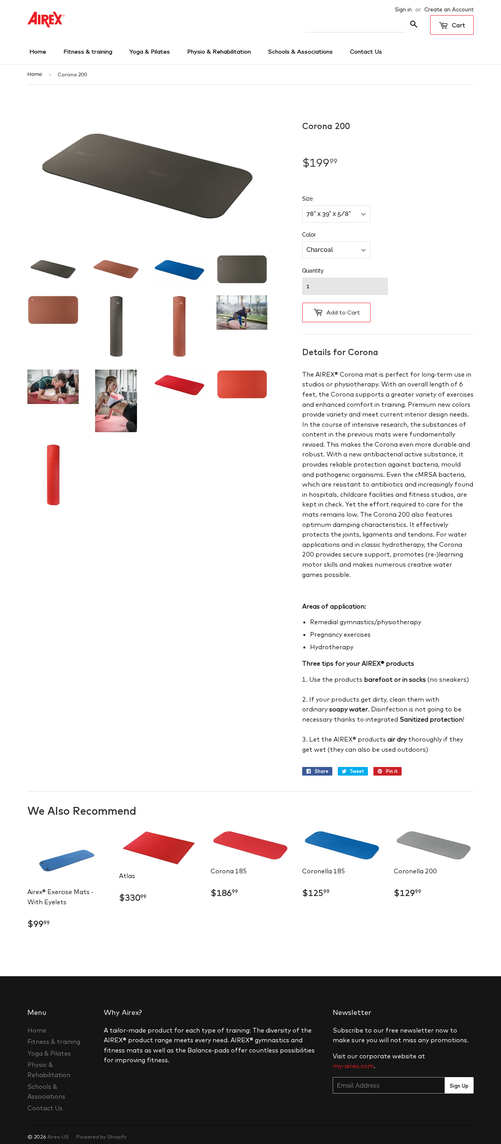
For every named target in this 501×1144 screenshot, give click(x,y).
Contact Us (366, 51)
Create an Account (449, 9)
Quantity (313, 271)
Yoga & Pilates (150, 51)
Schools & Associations (300, 51)
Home (37, 51)
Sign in (403, 9)
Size (307, 199)
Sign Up (459, 1086)
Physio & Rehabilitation (219, 51)
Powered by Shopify (101, 1136)
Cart (457, 25)
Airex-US (58, 1136)
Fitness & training (87, 51)
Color (309, 235)
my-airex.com (353, 1066)
